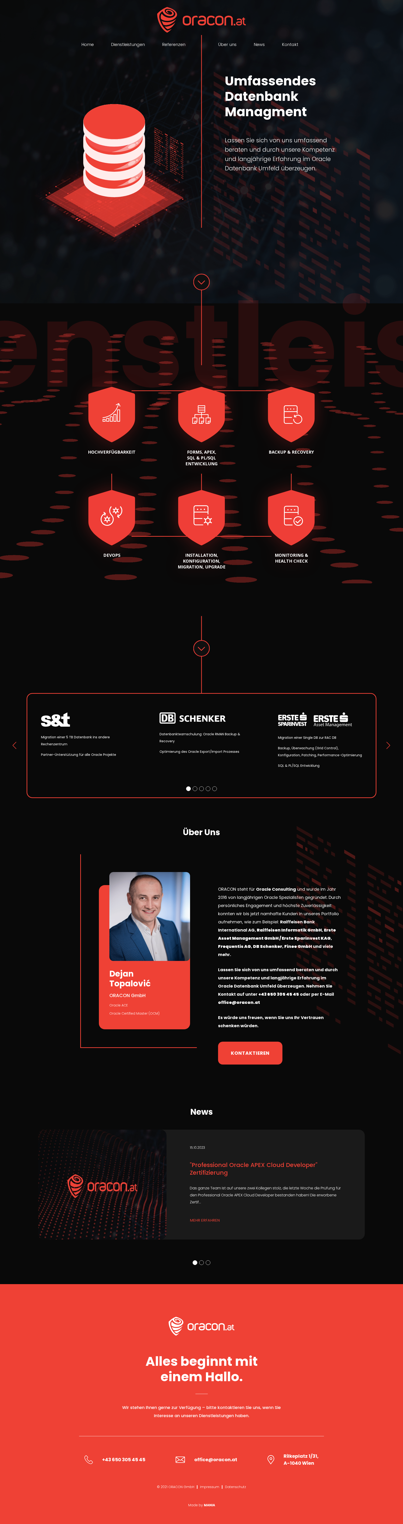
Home (87, 44)
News (259, 44)
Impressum (209, 1487)
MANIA (209, 1505)
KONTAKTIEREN (250, 1053)
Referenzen (173, 44)
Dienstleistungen (128, 44)
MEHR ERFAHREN (205, 1220)
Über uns (227, 44)
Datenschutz (235, 1487)
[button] (188, 788)
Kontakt (290, 44)
